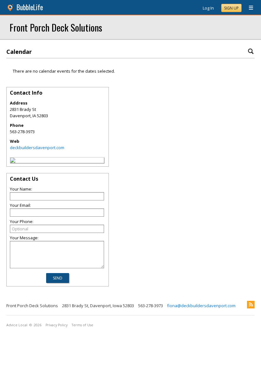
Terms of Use (82, 325)
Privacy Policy (56, 325)
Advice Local (16, 325)
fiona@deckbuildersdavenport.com (201, 305)
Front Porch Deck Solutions (56, 27)
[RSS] (251, 304)
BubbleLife (30, 7)
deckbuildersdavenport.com (37, 147)
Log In (208, 8)
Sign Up (231, 8)
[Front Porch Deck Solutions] (12, 161)
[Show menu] (249, 8)
